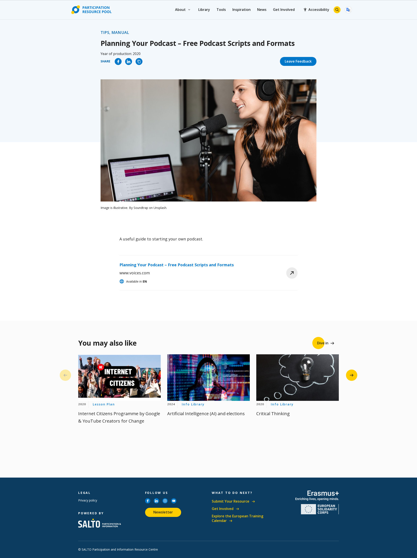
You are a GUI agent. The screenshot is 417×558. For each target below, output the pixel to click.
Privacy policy (87, 500)
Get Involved (284, 9)
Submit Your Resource (230, 501)
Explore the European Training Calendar (237, 518)
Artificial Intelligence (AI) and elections (206, 413)
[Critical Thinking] (297, 377)
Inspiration (241, 9)
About (180, 9)
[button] (351, 375)
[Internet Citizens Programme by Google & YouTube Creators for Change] (119, 377)
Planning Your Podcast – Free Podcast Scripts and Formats (176, 264)
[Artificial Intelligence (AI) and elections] (208, 377)
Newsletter (163, 512)
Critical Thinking (273, 413)
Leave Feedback (298, 61)
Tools (221, 9)
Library (204, 9)
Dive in (322, 343)
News (261, 9)
